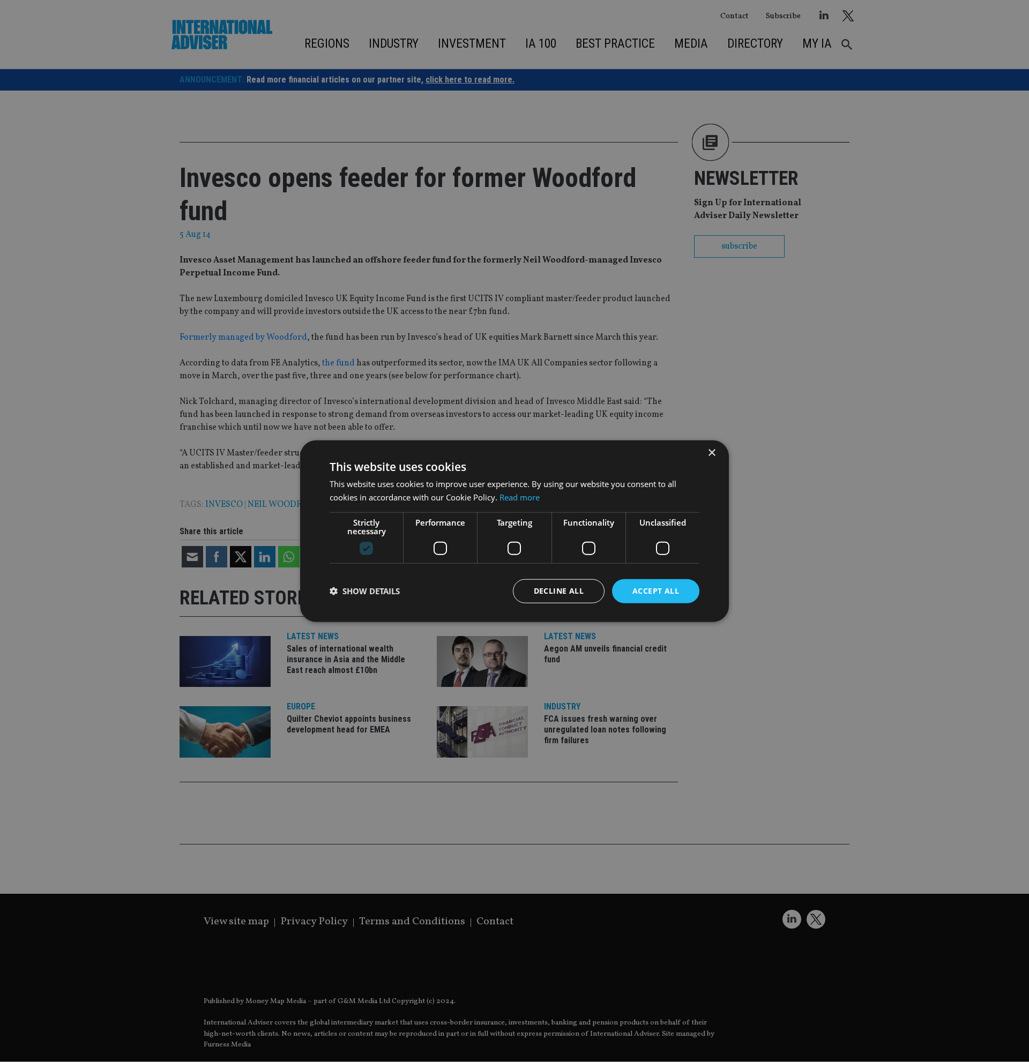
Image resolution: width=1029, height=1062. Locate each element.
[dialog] (514, 531)
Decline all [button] (559, 591)
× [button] (711, 453)
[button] (365, 591)
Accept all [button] (655, 591)
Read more (519, 497)
